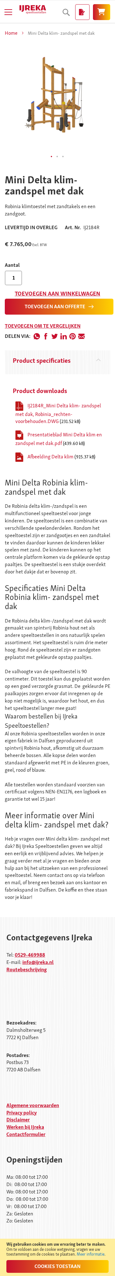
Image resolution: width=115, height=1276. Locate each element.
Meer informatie (90, 1254)
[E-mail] (81, 336)
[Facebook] (45, 336)
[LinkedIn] (63, 336)
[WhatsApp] (37, 336)
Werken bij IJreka (25, 1127)
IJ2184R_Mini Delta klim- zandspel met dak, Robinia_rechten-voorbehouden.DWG (58, 413)
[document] (57, 1257)
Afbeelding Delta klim (50, 456)
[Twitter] (54, 336)
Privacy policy (21, 1112)
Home (11, 33)
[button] (52, 157)
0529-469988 (30, 955)
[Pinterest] (72, 336)
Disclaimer (18, 1119)
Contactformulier (25, 1134)
